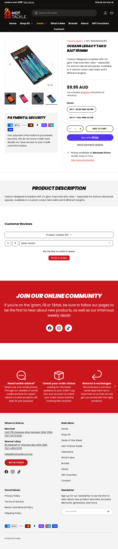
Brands (72, 23)
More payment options (90, 144)
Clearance (67, 451)
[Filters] (15, 243)
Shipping (85, 92)
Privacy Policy (12, 495)
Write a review (59, 258)
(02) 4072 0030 (13, 435)
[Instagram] (59, 328)
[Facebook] (49, 328)
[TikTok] (68, 328)
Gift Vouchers (100, 23)
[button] (112, 13)
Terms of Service (14, 501)
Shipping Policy (13, 513)
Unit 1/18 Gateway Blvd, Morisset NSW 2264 (29, 432)
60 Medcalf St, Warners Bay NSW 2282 (26, 445)
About (84, 23)
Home (12, 23)
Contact (59, 29)
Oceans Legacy (75, 41)
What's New (58, 23)
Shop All (65, 434)
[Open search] (8, 243)
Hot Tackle (15, 538)
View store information (82, 160)
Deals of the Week (71, 440)
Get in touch (16, 462)
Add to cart (99, 128)
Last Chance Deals (71, 446)
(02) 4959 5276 (13, 448)
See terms (78, 2)
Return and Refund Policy (19, 507)
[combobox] (64, 12)
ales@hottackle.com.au (19, 454)
